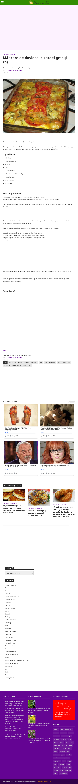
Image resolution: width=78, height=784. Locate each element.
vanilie (56, 770)
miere (55, 751)
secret (69, 761)
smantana (7, 365)
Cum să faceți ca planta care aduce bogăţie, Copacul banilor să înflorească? (14, 710)
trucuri (68, 764)
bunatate (56, 736)
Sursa (4, 350)
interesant (34, 362)
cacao (63, 736)
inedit (70, 745)
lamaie (64, 748)
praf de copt (57, 758)
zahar (55, 773)
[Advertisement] (39, 27)
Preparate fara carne (10, 54)
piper (59, 362)
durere (56, 742)
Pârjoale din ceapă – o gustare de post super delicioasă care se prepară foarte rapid (14, 509)
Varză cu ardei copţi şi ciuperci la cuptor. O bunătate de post (37, 512)
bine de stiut (12, 362)
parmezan (52, 362)
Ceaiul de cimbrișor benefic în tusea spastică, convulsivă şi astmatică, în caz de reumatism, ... (39, 740)
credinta (63, 739)
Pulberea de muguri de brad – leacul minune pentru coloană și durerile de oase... (39, 711)
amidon (56, 729)
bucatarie (63, 733)
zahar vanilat (63, 773)
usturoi (25, 365)
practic (69, 755)
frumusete (57, 745)
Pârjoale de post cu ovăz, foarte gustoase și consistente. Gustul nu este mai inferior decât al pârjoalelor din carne (64, 512)
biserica (56, 733)
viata (61, 770)
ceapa (20, 362)
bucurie (71, 733)
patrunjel (56, 755)
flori (67, 742)
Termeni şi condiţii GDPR (44, 781)
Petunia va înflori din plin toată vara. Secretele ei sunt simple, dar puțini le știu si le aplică (14, 703)
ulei (55, 767)
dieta (69, 739)
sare (64, 362)
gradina (64, 745)
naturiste (62, 751)
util (30, 365)
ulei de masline (16, 365)
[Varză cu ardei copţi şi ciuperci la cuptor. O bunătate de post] (39, 497)
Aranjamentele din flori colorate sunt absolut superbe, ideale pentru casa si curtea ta (15, 736)
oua (46, 362)
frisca (71, 742)
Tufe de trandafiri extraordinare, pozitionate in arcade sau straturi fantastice (15, 729)
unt (59, 767)
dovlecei (26, 362)
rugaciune (66, 758)
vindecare (68, 770)
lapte (41, 362)
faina (61, 742)
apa (62, 729)
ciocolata (56, 739)
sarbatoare (57, 761)
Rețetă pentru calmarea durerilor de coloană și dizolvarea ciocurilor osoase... (39, 725)
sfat (69, 362)
